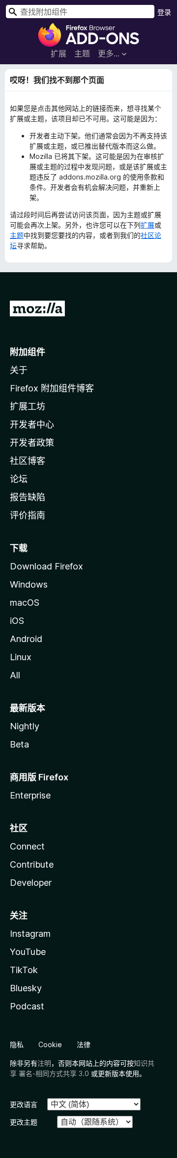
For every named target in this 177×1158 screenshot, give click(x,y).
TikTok (24, 970)
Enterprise (30, 795)
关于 (19, 370)
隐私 (17, 1044)
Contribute (32, 864)
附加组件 (27, 352)
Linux (20, 657)
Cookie (50, 1044)
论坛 (19, 479)
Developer (31, 882)
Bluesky (26, 988)
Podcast (27, 1006)
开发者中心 (32, 424)
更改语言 (23, 1104)
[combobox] (80, 11)
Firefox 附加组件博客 (52, 388)
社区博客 (27, 461)
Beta (19, 744)
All (15, 675)
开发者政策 (32, 442)
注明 (44, 1063)
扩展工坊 (27, 406)
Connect (27, 846)
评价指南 (27, 515)
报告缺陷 (27, 497)
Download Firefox (46, 566)
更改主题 (23, 1122)
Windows (29, 584)
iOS (17, 621)
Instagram (30, 933)
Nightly (24, 726)
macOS (24, 602)
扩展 (58, 53)
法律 (83, 1044)
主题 (82, 53)
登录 (164, 12)
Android (26, 639)
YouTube (28, 952)
